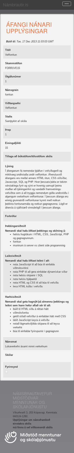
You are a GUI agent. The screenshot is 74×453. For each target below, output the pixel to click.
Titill (8, 50)
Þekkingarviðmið (15, 226)
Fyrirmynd (11, 366)
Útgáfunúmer (13, 76)
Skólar (9, 354)
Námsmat (11, 341)
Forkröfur (11, 216)
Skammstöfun (13, 63)
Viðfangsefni (13, 103)
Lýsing (9, 166)
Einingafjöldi (13, 143)
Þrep (8, 129)
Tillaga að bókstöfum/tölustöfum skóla (28, 156)
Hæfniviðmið (13, 296)
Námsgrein (11, 90)
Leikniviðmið (13, 255)
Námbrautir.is (15, 4)
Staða (8, 116)
